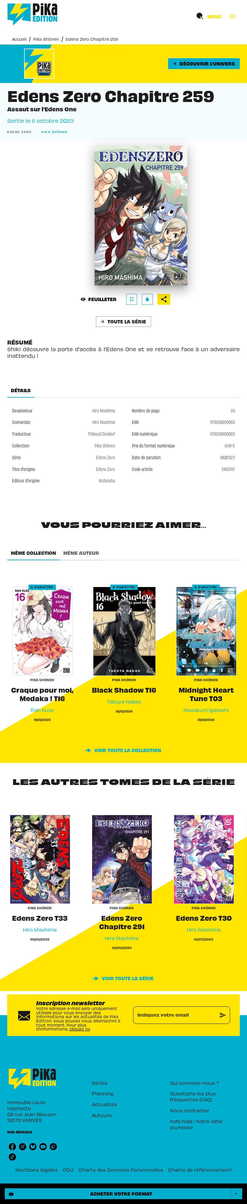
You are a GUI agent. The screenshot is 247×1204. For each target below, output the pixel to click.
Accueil (19, 39)
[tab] (20, 390)
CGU (68, 1170)
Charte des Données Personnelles (120, 1170)
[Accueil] (32, 14)
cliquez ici (79, 1028)
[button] (204, 63)
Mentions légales (36, 1170)
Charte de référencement (200, 1170)
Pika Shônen (46, 39)
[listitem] (12, 1147)
